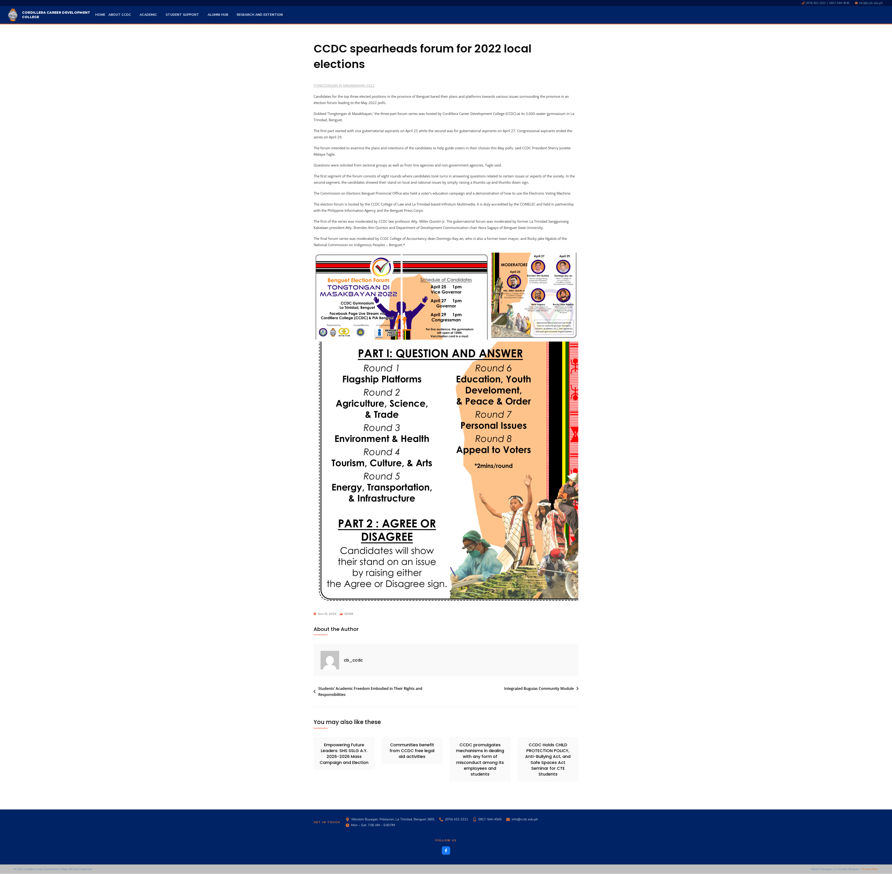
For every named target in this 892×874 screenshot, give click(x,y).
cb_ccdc (353, 660)
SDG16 (348, 614)
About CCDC (119, 15)
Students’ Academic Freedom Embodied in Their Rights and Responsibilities (370, 691)
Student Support (182, 15)
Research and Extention (260, 15)
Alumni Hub (218, 15)
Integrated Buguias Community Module (539, 688)
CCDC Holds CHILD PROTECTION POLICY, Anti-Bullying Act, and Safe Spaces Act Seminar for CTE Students (548, 759)
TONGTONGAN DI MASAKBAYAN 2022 (344, 85)
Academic (148, 15)
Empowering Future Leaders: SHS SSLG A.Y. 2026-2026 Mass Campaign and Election (344, 753)
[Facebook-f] (446, 850)
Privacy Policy (870, 869)
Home (100, 15)
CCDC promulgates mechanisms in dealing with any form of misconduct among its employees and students (480, 759)
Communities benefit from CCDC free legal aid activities (412, 750)
